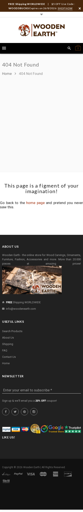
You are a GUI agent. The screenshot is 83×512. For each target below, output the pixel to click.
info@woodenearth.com (21, 308)
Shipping (7, 344)
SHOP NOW (65, 8)
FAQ (4, 350)
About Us (8, 337)
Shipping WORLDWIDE (23, 302)
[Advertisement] (41, 122)
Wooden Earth (31, 467)
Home (7, 73)
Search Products (12, 331)
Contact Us (9, 356)
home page (35, 203)
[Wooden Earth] (41, 30)
